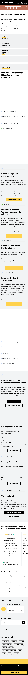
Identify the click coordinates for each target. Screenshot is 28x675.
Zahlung (9, 569)
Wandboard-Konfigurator (7, 507)
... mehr (3, 666)
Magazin (11, 563)
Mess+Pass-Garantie (16, 626)
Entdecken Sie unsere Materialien (14, 428)
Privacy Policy (22, 544)
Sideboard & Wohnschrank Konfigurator (10, 495)
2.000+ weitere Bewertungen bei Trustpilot (10, 480)
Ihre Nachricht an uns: (6, 534)
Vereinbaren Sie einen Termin (14, 333)
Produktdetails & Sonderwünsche (9, 566)
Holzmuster (4, 563)
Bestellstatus (14, 557)
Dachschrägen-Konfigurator (7, 498)
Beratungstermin (5, 557)
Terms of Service (6, 545)
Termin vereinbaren (14, 366)
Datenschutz (14, 654)
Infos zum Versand (17, 630)
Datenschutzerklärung (6, 668)
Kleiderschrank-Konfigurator (18, 492)
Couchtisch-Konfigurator (7, 504)
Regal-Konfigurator (6, 492)
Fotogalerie (21, 557)
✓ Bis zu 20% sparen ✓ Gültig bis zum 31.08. (13, 6)
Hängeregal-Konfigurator (7, 501)
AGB (14, 650)
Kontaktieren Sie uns (14, 329)
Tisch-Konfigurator (18, 501)
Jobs (14, 660)
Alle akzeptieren (14, 672)
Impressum (14, 657)
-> (23, 538)
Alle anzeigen (16, 569)
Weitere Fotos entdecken (14, 152)
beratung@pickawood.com (16, 590)
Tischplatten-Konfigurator (20, 504)
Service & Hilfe (14, 635)
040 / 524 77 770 (14, 585)
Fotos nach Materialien (14, 432)
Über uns (20, 566)
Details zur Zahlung (17, 616)
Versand (4, 569)
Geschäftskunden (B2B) (7, 560)
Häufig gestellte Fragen (18, 560)
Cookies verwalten (23, 668)
